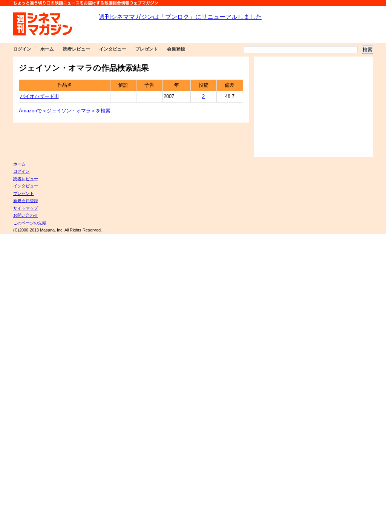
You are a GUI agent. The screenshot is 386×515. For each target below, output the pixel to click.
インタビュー (112, 49)
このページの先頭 (29, 223)
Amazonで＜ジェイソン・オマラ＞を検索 (64, 110)
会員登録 (176, 49)
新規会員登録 (25, 200)
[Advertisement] (313, 107)
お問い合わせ (25, 215)
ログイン (22, 49)
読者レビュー (76, 49)
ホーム (47, 49)
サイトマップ (25, 208)
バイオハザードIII (39, 96)
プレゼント (146, 49)
